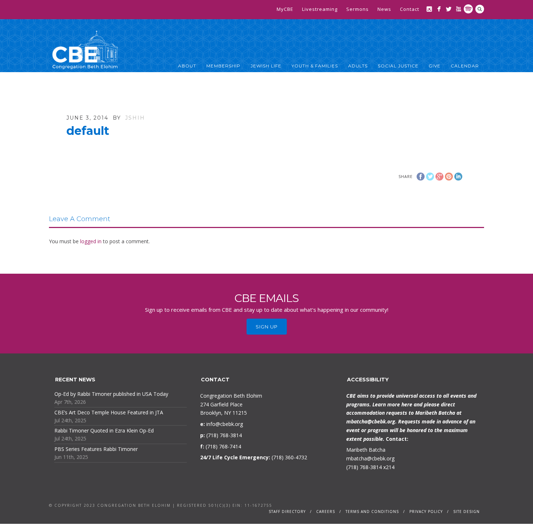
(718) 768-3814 (364, 467)
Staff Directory (287, 511)
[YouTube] (458, 8)
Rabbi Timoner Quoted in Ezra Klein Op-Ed (104, 430)
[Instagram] (429, 8)
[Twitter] (448, 8)
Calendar (465, 66)
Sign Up (267, 327)
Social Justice (398, 66)
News (384, 9)
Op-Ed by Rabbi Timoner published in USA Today (111, 393)
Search (479, 9)
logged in (91, 241)
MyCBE (285, 9)
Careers (325, 511)
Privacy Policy (426, 511)
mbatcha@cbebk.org (370, 421)
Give (435, 66)
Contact (409, 9)
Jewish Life (266, 66)
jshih (135, 118)
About (187, 66)
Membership (223, 66)
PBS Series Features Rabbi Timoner (96, 449)
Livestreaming (320, 9)
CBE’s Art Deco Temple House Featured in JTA (108, 412)
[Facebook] (438, 8)
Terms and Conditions (372, 511)
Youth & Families (315, 66)
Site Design (466, 511)
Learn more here (392, 404)
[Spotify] (468, 8)
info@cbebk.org (224, 424)
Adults (358, 66)
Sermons (357, 9)
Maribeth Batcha (365, 449)
